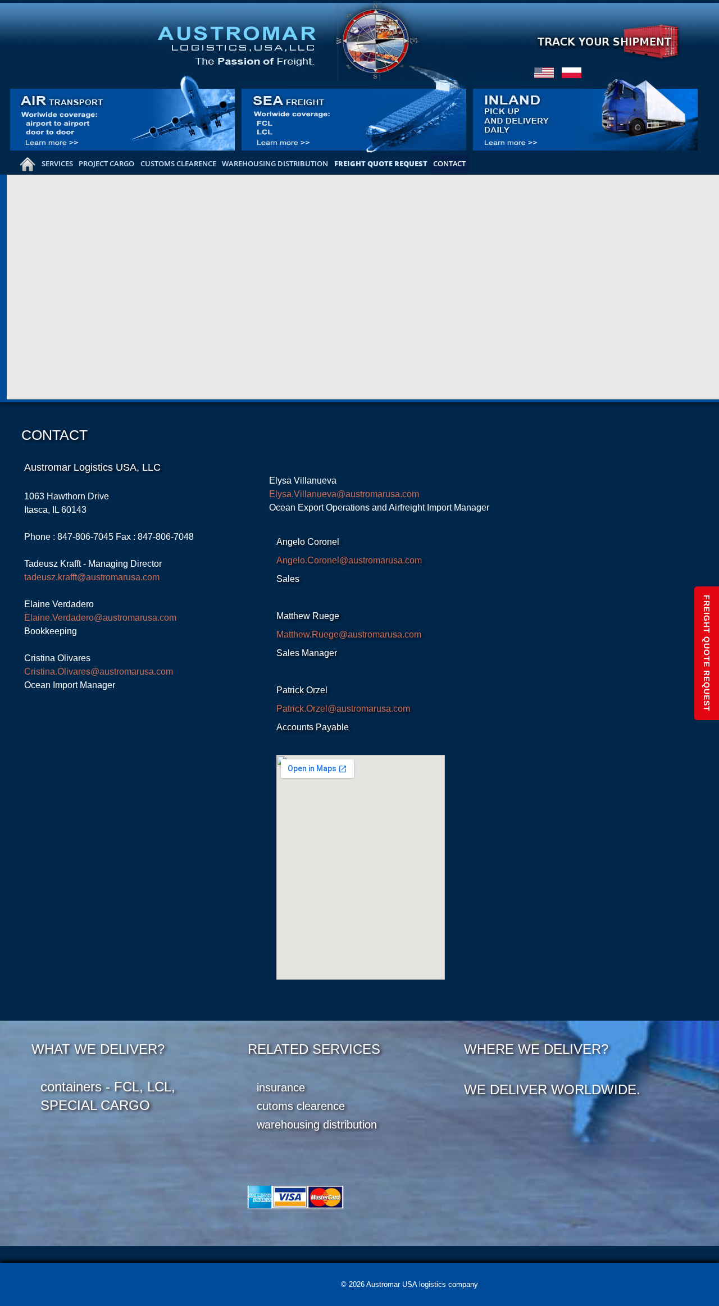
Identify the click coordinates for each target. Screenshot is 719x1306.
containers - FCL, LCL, (107, 1086)
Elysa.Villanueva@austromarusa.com (344, 494)
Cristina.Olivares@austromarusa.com (98, 671)
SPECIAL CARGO (95, 1105)
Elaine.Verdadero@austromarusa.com (100, 617)
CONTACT (449, 163)
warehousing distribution (317, 1124)
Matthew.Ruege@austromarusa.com (348, 634)
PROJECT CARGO (106, 163)
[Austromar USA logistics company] (308, 39)
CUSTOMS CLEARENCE (178, 163)
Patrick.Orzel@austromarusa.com (343, 708)
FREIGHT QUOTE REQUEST (380, 163)
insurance (281, 1087)
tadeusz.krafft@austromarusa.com (92, 577)
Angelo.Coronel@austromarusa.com (349, 560)
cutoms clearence (301, 1106)
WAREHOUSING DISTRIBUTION (275, 163)
